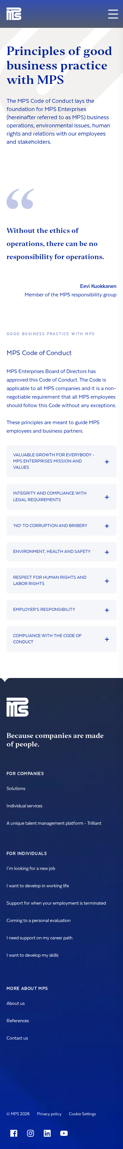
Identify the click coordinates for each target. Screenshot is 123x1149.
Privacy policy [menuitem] (49, 1114)
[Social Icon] (15, 1133)
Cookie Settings (82, 1114)
